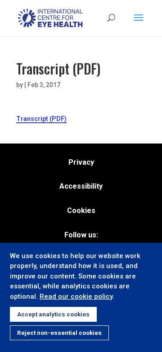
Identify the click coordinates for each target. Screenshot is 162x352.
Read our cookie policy (76, 296)
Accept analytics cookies (53, 314)
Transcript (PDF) (41, 118)
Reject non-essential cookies (59, 332)
